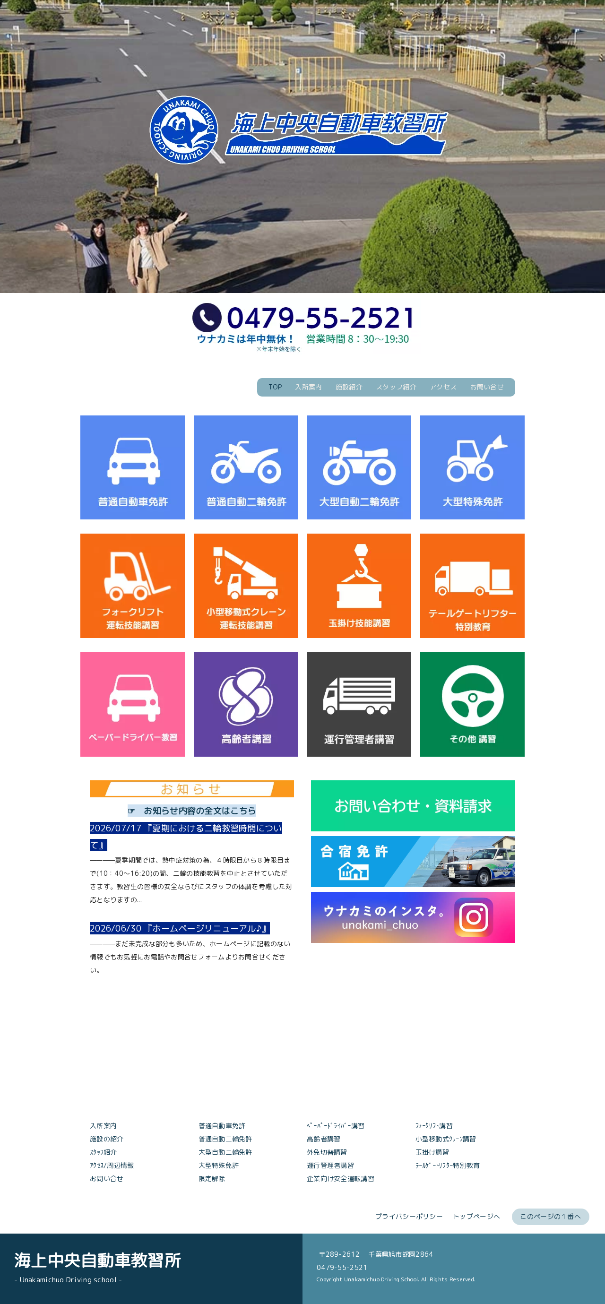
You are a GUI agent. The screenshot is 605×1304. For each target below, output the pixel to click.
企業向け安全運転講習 (340, 1178)
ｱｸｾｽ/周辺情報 (112, 1165)
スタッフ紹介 (396, 386)
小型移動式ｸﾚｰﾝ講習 (445, 1138)
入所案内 (308, 386)
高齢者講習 (323, 1138)
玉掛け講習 (432, 1152)
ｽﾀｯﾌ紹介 (103, 1152)
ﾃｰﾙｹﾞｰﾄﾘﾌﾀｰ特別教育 (447, 1165)
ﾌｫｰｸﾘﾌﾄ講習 (434, 1125)
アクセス (443, 386)
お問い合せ (487, 386)
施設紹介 (349, 386)
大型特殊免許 (219, 1165)
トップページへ (476, 1216)
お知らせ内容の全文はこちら (200, 810)
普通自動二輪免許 (225, 1138)
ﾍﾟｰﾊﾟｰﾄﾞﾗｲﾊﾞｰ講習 (335, 1125)
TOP (275, 386)
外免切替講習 (327, 1152)
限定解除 (212, 1178)
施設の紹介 (106, 1138)
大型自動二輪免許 (225, 1152)
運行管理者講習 (330, 1165)
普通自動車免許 (222, 1125)
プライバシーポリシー (409, 1216)
